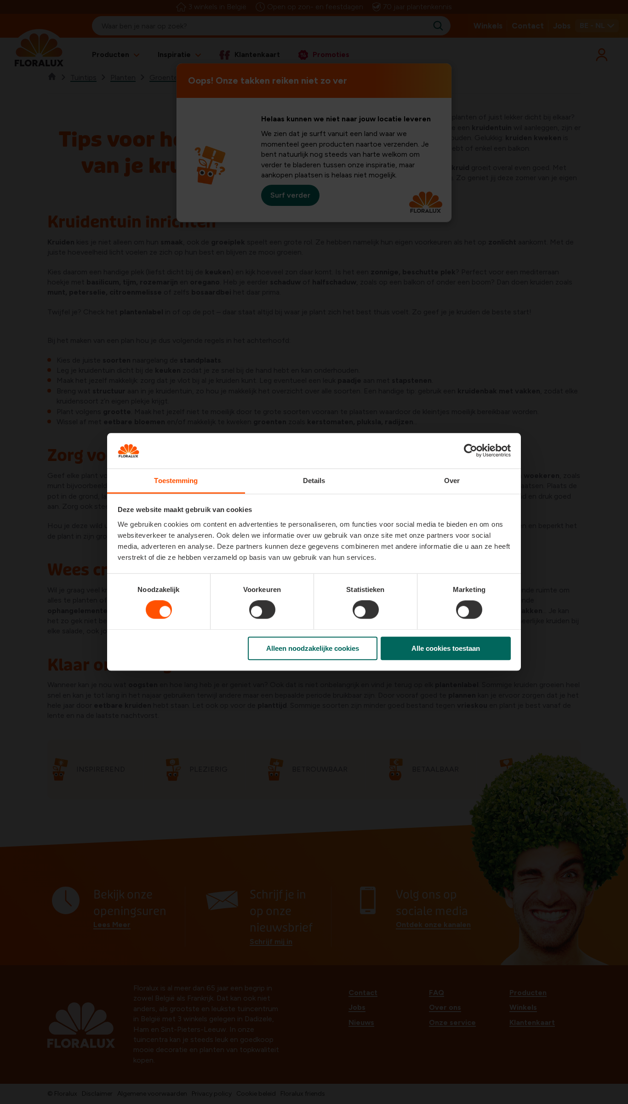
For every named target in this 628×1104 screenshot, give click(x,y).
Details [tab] (314, 480)
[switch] (262, 609)
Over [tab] (452, 480)
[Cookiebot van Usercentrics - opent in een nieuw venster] (470, 451)
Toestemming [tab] (176, 480)
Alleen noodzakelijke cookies (312, 648)
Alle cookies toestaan (445, 648)
